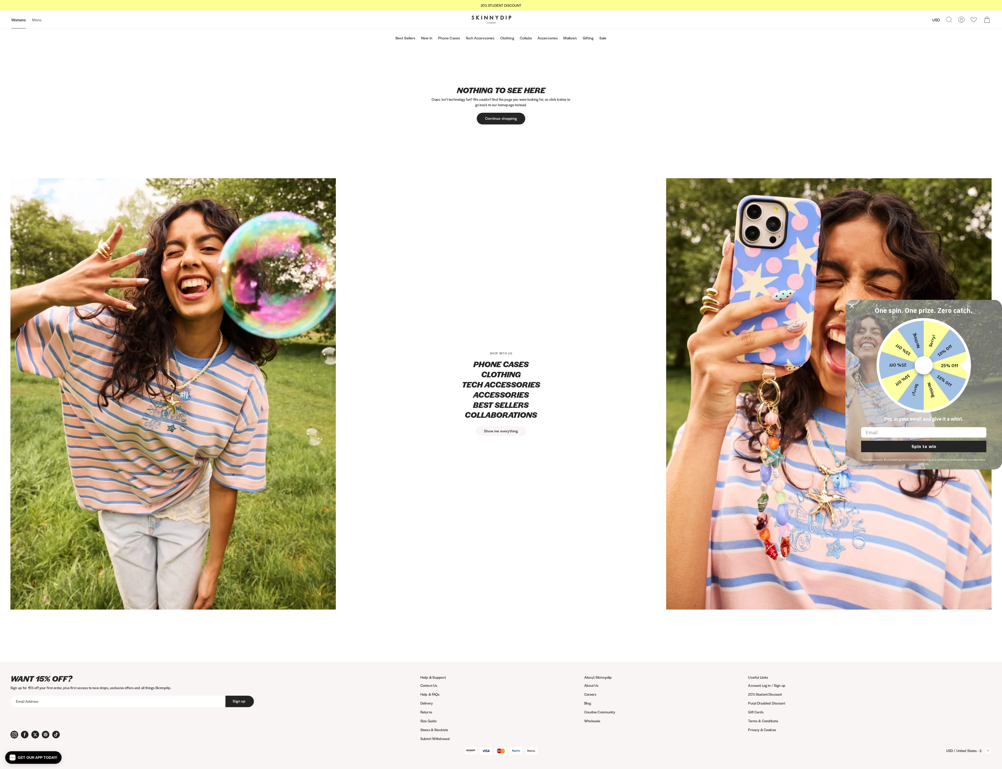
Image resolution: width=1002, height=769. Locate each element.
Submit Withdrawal (435, 738)
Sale (603, 37)
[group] (501, 5)
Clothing (507, 37)
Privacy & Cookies (762, 729)
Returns (426, 712)
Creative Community (599, 712)
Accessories (548, 37)
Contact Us (428, 685)
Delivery (426, 703)
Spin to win (923, 446)
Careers (590, 694)
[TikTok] (56, 734)
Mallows (570, 37)
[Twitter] (35, 734)
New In (427, 37)
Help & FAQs (430, 694)
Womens (18, 19)
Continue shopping (501, 118)
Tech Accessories (480, 37)
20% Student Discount (765, 694)
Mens (36, 19)
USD (936, 19)
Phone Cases (449, 37)
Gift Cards (755, 712)
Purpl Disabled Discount (766, 703)
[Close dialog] (852, 306)
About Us (591, 685)
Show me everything (501, 430)
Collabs (526, 37)
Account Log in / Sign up (766, 685)
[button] (33, 757)
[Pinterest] (46, 734)
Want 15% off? (41, 678)
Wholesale (592, 720)
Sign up (239, 701)
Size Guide (428, 720)
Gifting (588, 37)
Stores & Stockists (434, 729)
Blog (587, 703)
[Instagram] (14, 734)
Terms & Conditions (763, 720)
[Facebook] (25, 734)
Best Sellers (406, 37)
